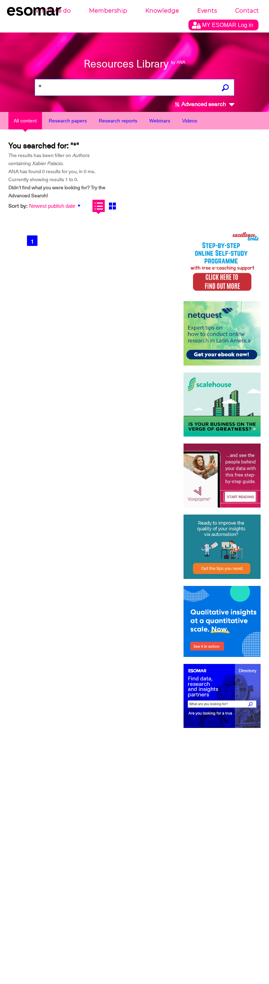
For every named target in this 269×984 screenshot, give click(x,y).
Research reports (118, 120)
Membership (108, 10)
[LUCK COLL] (222, 405)
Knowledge (162, 10)
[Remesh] (222, 621)
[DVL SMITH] (222, 262)
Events (207, 10)
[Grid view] (112, 206)
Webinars (159, 120)
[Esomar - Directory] (222, 696)
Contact (247, 10)
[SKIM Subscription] (222, 547)
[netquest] (222, 333)
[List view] (98, 206)
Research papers (68, 120)
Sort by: (18, 206)
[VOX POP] (222, 476)
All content (25, 120)
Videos (189, 120)
